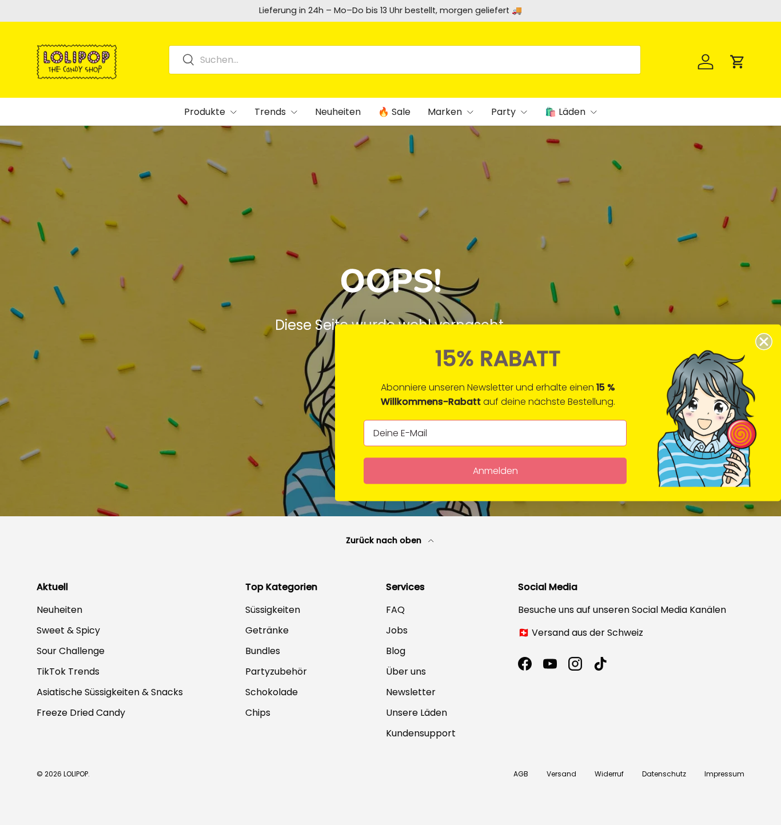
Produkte (204, 111)
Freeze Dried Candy (81, 712)
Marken (445, 111)
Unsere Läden (416, 712)
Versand (561, 774)
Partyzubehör (276, 671)
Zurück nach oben (385, 540)
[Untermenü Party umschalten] (524, 112)
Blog (395, 650)
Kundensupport (421, 733)
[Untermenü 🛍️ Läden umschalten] (593, 112)
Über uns (406, 671)
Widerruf (609, 774)
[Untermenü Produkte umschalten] (233, 112)
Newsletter (411, 692)
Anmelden (495, 470)
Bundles (262, 650)
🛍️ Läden (565, 111)
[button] (737, 61)
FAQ (395, 609)
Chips (257, 712)
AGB (520, 774)
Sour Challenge (71, 650)
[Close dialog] (763, 341)
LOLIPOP (75, 774)
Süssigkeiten (272, 609)
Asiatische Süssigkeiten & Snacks (110, 692)
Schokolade (271, 692)
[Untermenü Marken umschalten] (470, 112)
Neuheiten (338, 111)
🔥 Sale (394, 111)
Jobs (397, 630)
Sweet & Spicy (68, 630)
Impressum (724, 774)
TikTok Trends (68, 671)
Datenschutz (664, 774)
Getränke (267, 630)
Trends (270, 111)
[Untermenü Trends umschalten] (294, 112)
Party (503, 111)
